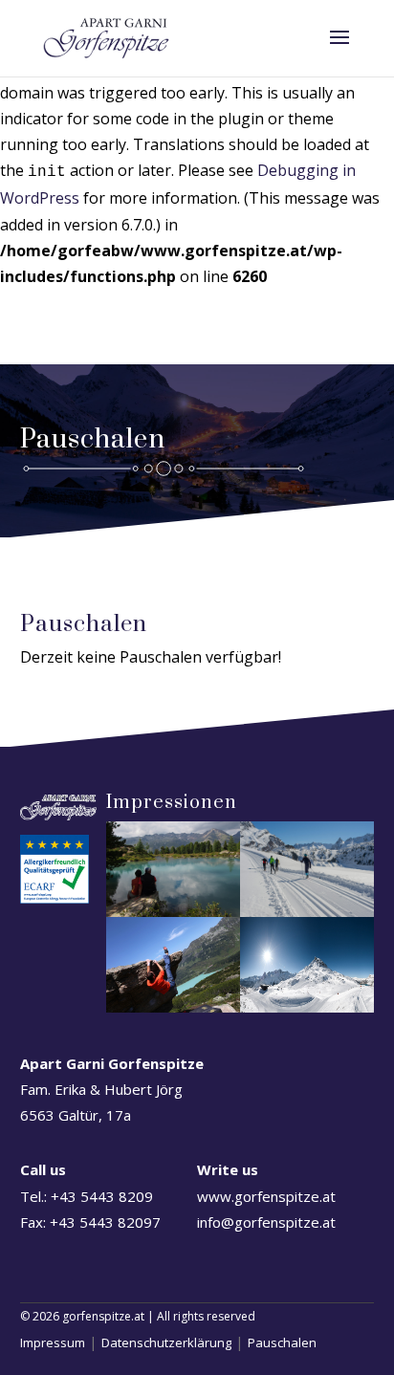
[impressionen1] (307, 911)
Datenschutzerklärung (166, 1342)
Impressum (52, 1342)
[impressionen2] (173, 1006)
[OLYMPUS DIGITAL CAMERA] (173, 911)
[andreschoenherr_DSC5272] (307, 1006)
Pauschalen (282, 1342)
